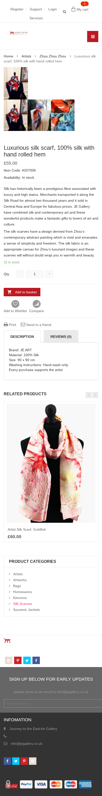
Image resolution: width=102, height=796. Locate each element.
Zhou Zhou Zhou (53, 56)
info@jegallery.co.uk (26, 744)
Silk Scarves (22, 604)
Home (8, 56)
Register (17, 9)
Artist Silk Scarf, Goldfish (27, 529)
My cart (82, 9)
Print (12, 325)
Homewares (22, 592)
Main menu (92, 36)
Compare (36, 304)
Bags (17, 586)
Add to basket (26, 292)
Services (36, 18)
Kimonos (20, 598)
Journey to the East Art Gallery (33, 729)
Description (22, 337)
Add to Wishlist (15, 311)
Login (52, 9)
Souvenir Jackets (26, 610)
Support (36, 9)
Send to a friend (38, 325)
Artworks (20, 580)
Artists (26, 56)
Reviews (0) (61, 337)
